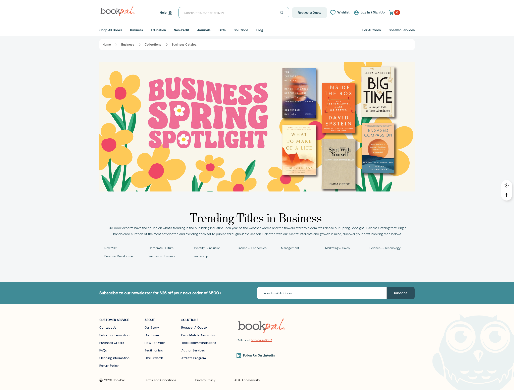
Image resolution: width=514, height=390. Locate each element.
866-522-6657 (261, 340)
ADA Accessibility (247, 380)
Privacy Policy (205, 380)
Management (290, 248)
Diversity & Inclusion (206, 248)
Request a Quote (309, 12)
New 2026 (111, 248)
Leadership (200, 256)
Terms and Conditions (160, 380)
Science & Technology (385, 248)
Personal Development (120, 256)
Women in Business (162, 256)
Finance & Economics (252, 248)
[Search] (282, 13)
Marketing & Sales (337, 248)
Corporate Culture (161, 248)
